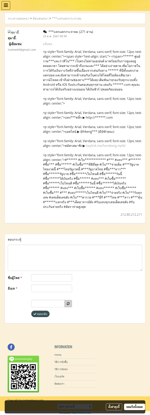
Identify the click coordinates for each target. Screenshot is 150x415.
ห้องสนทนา (40, 18)
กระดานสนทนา (18, 18)
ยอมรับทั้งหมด (134, 407)
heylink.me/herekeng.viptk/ (106, 145)
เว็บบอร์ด (59, 376)
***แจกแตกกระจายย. (67, 18)
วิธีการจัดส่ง (61, 369)
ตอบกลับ (41, 314)
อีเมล (12, 288)
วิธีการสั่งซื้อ (61, 362)
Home (57, 354)
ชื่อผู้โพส (15, 278)
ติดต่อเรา (59, 383)
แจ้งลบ (47, 44)
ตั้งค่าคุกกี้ (114, 407)
